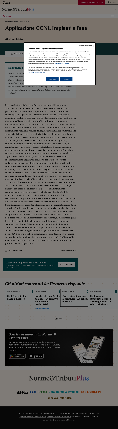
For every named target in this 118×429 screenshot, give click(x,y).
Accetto (66, 79)
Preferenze (52, 79)
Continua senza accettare (85, 45)
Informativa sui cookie (62, 63)
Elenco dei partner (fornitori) (37, 72)
